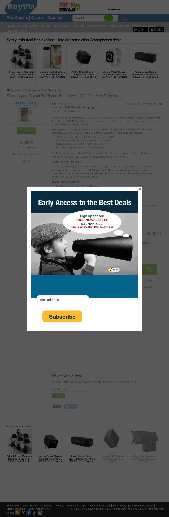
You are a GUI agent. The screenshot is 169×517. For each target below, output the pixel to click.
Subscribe (62, 316)
